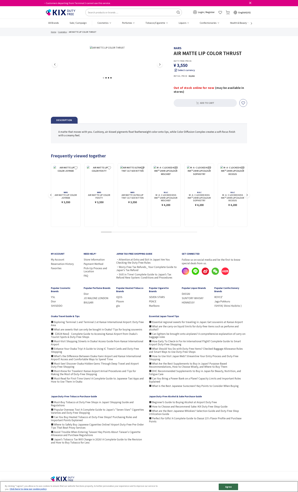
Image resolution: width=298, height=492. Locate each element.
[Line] (195, 274)
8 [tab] (181, 232)
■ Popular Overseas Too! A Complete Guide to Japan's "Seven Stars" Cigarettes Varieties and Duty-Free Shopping (97, 411)
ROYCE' (218, 297)
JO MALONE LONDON (96, 298)
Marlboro (154, 305)
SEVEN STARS (157, 297)
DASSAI (186, 294)
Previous (54, 64)
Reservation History (62, 264)
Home (53, 32)
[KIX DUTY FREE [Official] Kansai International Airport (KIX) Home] (60, 12)
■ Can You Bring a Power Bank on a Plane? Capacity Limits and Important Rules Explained (195, 379)
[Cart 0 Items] (228, 12)
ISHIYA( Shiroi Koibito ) (228, 305)
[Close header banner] (250, 3)
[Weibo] (205, 274)
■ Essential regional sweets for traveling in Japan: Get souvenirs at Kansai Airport (196, 322)
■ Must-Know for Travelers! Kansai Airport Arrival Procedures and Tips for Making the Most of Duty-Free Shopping (93, 372)
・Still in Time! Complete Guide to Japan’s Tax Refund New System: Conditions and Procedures (144, 275)
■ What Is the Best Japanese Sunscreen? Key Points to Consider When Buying (194, 386)
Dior (53, 301)
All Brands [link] (53, 22)
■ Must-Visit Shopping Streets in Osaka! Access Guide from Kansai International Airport (97, 342)
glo (118, 305)
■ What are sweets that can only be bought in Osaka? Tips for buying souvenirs (96, 329)
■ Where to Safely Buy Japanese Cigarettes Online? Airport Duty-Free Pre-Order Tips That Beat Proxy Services (97, 426)
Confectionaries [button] (208, 22)
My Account (57, 259)
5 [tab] (149, 232)
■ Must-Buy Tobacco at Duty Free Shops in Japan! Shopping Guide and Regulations (92, 403)
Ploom (120, 301)
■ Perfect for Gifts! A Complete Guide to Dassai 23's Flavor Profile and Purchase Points (195, 419)
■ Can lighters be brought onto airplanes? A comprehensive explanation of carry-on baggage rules (197, 335)
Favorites (56, 268)
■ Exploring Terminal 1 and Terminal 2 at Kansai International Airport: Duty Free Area (97, 323)
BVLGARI (88, 302)
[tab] (64, 120)
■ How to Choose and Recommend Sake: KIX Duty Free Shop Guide (188, 406)
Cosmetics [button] (103, 22)
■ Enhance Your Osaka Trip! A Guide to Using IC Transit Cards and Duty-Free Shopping (95, 350)
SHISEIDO (56, 305)
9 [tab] (191, 232)
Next (159, 64)
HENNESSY (188, 302)
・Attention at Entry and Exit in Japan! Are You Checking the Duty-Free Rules (143, 261)
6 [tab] (159, 232)
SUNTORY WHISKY (192, 298)
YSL (53, 297)
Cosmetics (62, 32)
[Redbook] (225, 274)
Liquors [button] (183, 22)
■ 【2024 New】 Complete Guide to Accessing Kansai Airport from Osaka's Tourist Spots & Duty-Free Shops (94, 335)
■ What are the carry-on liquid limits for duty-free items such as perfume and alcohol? (194, 327)
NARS (177, 48)
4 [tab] (111, 77)
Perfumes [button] (127, 22)
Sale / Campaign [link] (78, 22)
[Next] (249, 23)
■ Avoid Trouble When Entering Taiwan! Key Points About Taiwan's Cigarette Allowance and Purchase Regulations (95, 433)
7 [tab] (170, 232)
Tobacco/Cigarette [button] (155, 22)
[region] (149, 486)
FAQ (86, 275)
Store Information (94, 259)
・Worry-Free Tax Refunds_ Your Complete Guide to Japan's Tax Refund (146, 268)
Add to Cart (207, 102)
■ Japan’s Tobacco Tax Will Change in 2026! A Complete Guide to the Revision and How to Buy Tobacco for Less (96, 440)
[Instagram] (185, 274)
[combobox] (133, 12)
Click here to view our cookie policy (28, 488)
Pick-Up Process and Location (95, 269)
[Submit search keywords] (178, 12)
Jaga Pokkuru (222, 301)
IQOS (119, 297)
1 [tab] (104, 77)
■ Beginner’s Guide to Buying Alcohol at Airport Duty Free (183, 402)
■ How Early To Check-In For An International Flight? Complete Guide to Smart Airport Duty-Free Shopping (195, 342)
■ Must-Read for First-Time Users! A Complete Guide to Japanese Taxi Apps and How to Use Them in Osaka (97, 379)
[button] (204, 12)
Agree (228, 486)
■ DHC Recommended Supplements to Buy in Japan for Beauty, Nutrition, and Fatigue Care (195, 372)
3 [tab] (109, 77)
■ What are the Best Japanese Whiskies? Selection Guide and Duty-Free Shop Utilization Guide (194, 412)
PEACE (152, 301)
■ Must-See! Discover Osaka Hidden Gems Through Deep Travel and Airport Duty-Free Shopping (95, 365)
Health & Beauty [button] (238, 22)
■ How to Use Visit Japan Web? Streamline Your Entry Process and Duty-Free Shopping (193, 357)
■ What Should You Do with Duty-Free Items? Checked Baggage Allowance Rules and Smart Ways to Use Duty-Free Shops (196, 350)
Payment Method (93, 264)
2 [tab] (106, 77)
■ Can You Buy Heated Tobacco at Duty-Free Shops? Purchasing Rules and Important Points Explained (94, 418)
